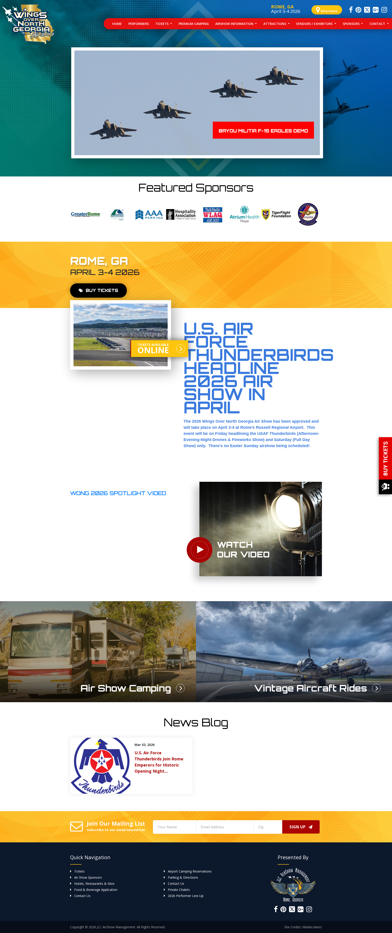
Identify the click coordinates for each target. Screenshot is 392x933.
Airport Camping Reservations (190, 871)
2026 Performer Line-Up (185, 896)
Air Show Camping (126, 688)
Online (153, 349)
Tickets (162, 24)
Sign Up (297, 826)
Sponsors (351, 24)
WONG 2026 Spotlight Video (118, 493)
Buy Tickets (101, 290)
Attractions (275, 24)
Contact (378, 24)
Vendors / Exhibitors (314, 24)
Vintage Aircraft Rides (310, 688)
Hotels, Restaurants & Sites (94, 883)
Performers (138, 24)
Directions (329, 11)
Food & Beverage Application (95, 889)
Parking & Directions (183, 877)
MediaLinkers (312, 927)
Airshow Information (234, 24)
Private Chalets (179, 889)
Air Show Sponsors (88, 877)
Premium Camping (194, 24)
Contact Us (176, 883)
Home (118, 23)
